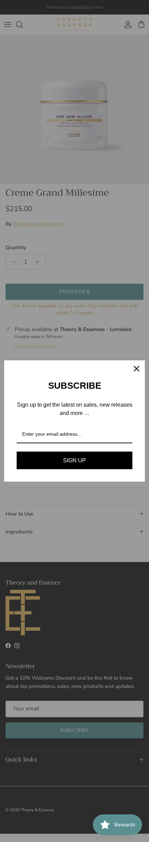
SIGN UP (74, 460)
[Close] (136, 368)
